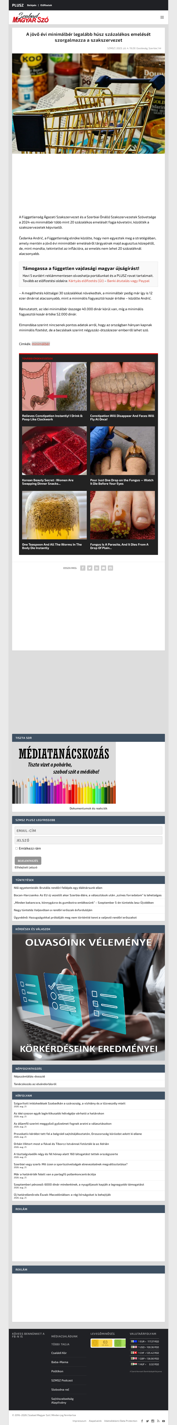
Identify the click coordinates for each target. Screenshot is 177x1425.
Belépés (31, 5)
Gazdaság (142, 48)
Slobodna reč (60, 1389)
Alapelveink (95, 1420)
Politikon (57, 1371)
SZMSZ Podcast (62, 1380)
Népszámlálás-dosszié (29, 1076)
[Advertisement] (88, 185)
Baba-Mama (59, 1362)
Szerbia (153, 48)
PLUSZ (18, 5)
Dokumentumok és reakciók (88, 808)
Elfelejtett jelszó (26, 867)
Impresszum (79, 1420)
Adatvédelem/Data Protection (120, 1420)
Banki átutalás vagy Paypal (128, 281)
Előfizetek (46, 5)
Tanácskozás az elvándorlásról (35, 1084)
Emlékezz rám (29, 848)
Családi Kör (59, 1352)
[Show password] (156, 840)
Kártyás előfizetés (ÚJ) (86, 281)
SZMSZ (111, 48)
